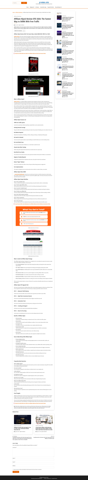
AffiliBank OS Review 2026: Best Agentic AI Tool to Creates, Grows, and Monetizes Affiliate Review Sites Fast (22, 428)
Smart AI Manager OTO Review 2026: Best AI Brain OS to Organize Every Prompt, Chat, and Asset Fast (68, 52)
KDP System (64, 64)
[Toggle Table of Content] (23, 31)
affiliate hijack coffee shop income (36, 406)
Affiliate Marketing (19, 12)
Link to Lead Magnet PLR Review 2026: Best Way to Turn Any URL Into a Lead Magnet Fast (68, 59)
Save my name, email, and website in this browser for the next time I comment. (28, 469)
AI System (37, 7)
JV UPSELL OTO (44, 2)
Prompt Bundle (65, 72)
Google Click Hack (50, 7)
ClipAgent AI (32, 7)
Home (27, 7)
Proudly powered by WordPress (36, 478)
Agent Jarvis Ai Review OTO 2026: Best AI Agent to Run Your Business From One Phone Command (67, 26)
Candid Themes (54, 478)
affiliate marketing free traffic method (35, 407)
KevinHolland (23, 431)
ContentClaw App (43, 7)
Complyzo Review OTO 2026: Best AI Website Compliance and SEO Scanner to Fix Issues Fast (68, 18)
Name (14, 458)
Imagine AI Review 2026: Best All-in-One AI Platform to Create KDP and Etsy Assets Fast (68, 67)
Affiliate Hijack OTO (45, 406)
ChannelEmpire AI (58, 7)
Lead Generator (65, 40)
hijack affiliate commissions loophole (28, 408)
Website (14, 465)
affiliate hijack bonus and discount (25, 406)
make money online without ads (39, 408)
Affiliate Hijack (17, 406)
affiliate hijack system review (24, 407)
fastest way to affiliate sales (18, 408)
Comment (15, 447)
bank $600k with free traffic (45, 407)
